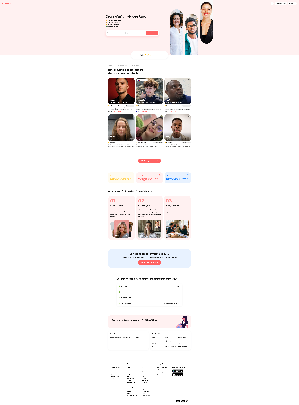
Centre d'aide (160, 372)
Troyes (137, 337)
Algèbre (167, 343)
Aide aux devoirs (131, 382)
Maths (153, 337)
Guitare (129, 376)
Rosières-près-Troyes (115, 337)
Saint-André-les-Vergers (127, 338)
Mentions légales (115, 369)
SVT (153, 346)
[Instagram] (182, 401)
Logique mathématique (170, 346)
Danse (128, 385)
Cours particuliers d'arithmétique (120, 65)
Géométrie (155, 343)
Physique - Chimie (182, 337)
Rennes (143, 385)
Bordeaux (144, 382)
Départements (115, 376)
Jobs (112, 378)
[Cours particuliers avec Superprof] (6, 3)
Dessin (128, 389)
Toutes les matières (132, 395)
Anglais (128, 369)
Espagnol (129, 391)
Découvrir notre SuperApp (178, 367)
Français (129, 380)
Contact (159, 374)
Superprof (110, 65)
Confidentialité (115, 371)
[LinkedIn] (184, 401)
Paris (143, 367)
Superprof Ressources (162, 369)
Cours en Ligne (114, 374)
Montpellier (145, 380)
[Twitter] (179, 401)
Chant (128, 371)
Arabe (128, 393)
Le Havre (144, 389)
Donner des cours (281, 3)
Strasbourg (144, 378)
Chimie (153, 340)
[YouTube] (187, 401)
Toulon (143, 393)
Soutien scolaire (131, 387)
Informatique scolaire (183, 346)
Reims (143, 387)
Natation (129, 374)
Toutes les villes (146, 395)
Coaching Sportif (131, 378)
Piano (128, 372)
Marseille (144, 369)
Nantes (144, 376)
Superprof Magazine (162, 367)
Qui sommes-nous (115, 367)
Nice (143, 374)
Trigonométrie (181, 340)
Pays (112, 372)
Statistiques (181, 343)
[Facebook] (177, 401)
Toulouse (144, 372)
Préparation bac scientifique (169, 340)
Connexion (292, 3)
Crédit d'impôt (160, 371)
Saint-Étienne (145, 391)
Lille (143, 384)
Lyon (143, 371)
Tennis (128, 384)
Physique (167, 337)
